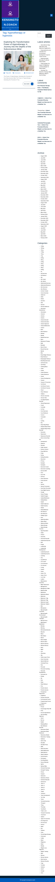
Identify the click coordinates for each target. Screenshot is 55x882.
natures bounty (44, 645)
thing (42, 805)
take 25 (42, 789)
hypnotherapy (44, 525)
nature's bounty (44, 643)
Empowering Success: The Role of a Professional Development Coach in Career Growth (45, 53)
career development (45, 378)
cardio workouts (45, 374)
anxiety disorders (45, 321)
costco (42, 415)
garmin (42, 484)
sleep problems (44, 754)
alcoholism (43, 312)
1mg (42, 256)
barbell (42, 335)
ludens (42, 579)
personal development (42, 671)
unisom (42, 824)
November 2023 (44, 220)
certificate (43, 384)
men (42, 606)
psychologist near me (46, 708)
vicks (42, 832)
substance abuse (45, 777)
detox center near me (44, 438)
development (44, 441)
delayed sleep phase (45, 426)
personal (43, 667)
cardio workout (44, 372)
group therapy (44, 494)
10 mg (42, 246)
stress (42, 772)
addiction (43, 295)
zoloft (42, 869)
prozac (42, 706)
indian (42, 532)
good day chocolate (46, 488)
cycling (42, 420)
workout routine (45, 861)
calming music (44, 366)
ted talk (43, 797)
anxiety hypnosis (45, 323)
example (43, 463)
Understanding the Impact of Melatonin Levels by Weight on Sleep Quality (44, 66)
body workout (44, 356)
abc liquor (43, 279)
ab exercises (44, 273)
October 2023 (44, 222)
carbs (42, 368)
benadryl (43, 345)
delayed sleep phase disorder (44, 429)
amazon (43, 314)
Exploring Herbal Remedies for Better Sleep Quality (44, 60)
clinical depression (45, 403)
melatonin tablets (45, 604)
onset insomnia (44, 659)
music (42, 633)
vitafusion (43, 836)
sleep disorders (44, 748)
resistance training (45, 737)
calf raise (43, 364)
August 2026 (44, 156)
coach (42, 405)
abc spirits (43, 281)
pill (41, 678)
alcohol (42, 304)
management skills (45, 588)
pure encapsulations (45, 712)
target (42, 791)
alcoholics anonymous (42, 309)
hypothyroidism (44, 530)
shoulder (43, 742)
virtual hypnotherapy (46, 834)
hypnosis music (44, 523)
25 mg (42, 261)
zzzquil (42, 871)
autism (42, 327)
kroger (42, 544)
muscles (43, 632)
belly (42, 343)
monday (42, 626)
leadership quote (45, 551)
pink (42, 680)
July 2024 (43, 204)
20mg (42, 259)
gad (42, 482)
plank (42, 682)
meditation (43, 592)
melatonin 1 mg (44, 598)
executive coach (45, 466)
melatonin (43, 596)
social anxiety (44, 756)
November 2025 (44, 173)
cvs (42, 418)
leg (41, 557)
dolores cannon (44, 449)
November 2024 (44, 197)
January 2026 (44, 169)
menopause (43, 608)
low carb (43, 577)
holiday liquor (44, 515)
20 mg (42, 258)
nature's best (44, 641)
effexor (42, 461)
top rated (43, 809)
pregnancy (43, 695)
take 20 (42, 787)
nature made (44, 639)
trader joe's (44, 811)
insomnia (43, 536)
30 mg (42, 265)
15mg (42, 254)
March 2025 (43, 189)
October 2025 (44, 175)
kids (42, 542)
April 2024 (43, 210)
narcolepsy (43, 635)
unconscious (44, 822)
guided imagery (44, 496)
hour (42, 517)
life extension (44, 563)
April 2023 (43, 234)
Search (39, 33)
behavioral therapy (45, 341)
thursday (43, 807)
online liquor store (45, 657)
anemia (42, 316)
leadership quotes (45, 553)
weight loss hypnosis (43, 848)
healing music (44, 500)
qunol (42, 718)
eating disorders (44, 457)
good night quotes (45, 490)
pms (42, 686)
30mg (42, 267)
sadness (43, 738)
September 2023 (45, 224)
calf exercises (44, 362)
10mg (42, 250)
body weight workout (46, 355)
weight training (44, 851)
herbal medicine (44, 509)
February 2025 (44, 191)
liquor (42, 571)
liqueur (42, 569)
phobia (42, 676)
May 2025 (43, 185)
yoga (42, 863)
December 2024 (44, 195)
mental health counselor (43, 610)
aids (42, 302)
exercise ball (44, 470)
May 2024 (43, 208)
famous (43, 476)
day (41, 422)
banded (42, 333)
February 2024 (44, 214)
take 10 (42, 783)
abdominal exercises (46, 283)
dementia (43, 432)
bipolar (42, 351)
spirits (42, 764)
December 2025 (44, 171)
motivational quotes (45, 630)
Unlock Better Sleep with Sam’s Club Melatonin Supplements (44, 46)
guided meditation (45, 498)
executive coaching (45, 468)
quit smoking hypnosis (43, 715)
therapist (43, 803)
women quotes (44, 857)
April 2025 (43, 187)
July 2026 (43, 158)
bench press (44, 347)
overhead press (44, 663)
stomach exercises (45, 768)
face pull (43, 474)
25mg (42, 263)
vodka (42, 838)
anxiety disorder (44, 320)
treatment (43, 814)
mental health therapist (43, 617)
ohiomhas (43, 653)
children (43, 394)
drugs (42, 453)
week (42, 844)
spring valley (44, 766)
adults (42, 298)
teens (42, 799)
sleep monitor (44, 752)
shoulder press (44, 744)
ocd (42, 651)
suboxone (43, 775)
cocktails (43, 407)
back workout (44, 331)
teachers (43, 793)
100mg (42, 248)
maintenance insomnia (43, 581)
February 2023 (44, 237)
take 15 (42, 785)
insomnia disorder (45, 538)
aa (41, 271)
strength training (45, 770)
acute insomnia (44, 293)
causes (42, 380)
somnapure (43, 758)
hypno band (43, 521)
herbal (42, 507)
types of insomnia (45, 818)
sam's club (43, 740)
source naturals (44, 762)
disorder (43, 445)
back (42, 329)
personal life (44, 674)
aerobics (43, 300)
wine (42, 853)
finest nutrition (44, 478)
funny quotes (44, 480)
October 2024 (44, 198)
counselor (43, 417)
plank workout (44, 684)
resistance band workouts (44, 732)
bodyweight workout (46, 358)
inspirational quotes (45, 540)
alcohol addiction (45, 306)
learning (43, 555)
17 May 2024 (8, 73)
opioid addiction (44, 661)
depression (43, 434)
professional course (46, 699)
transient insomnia (45, 813)
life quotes (43, 565)
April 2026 (43, 163)
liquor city (43, 573)
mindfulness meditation (43, 623)
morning (43, 628)
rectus (42, 720)
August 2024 (44, 202)
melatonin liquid (44, 602)
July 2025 (43, 181)
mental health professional (43, 614)
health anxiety (44, 505)
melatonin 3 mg (44, 600)
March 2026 (43, 165)
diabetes (43, 443)
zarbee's (43, 867)
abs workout (44, 289)
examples (43, 465)
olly (41, 655)
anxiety (42, 318)
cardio (42, 370)
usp (42, 828)
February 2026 (44, 167)
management (44, 586)
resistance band (45, 729)
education (43, 459)
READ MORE (29, 84)
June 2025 (43, 183)
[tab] (51, 15)
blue (42, 353)
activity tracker (44, 291)
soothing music (44, 760)
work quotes (44, 859)
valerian (43, 830)
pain (42, 665)
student (43, 774)
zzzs (42, 873)
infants (42, 534)
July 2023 (43, 228)
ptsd (42, 710)
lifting (42, 567)
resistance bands (45, 735)
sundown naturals (45, 779)
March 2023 (43, 236)
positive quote (44, 688)
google (42, 492)
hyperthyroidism (44, 519)
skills (42, 746)
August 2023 (44, 226)
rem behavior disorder (43, 726)
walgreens (43, 842)
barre (42, 339)
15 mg (42, 252)
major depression (45, 584)
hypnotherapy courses (43, 528)
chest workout (44, 392)
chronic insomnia (45, 395)
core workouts (44, 413)
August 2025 (44, 179)
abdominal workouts (46, 285)
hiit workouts (44, 513)
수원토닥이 (40, 98)
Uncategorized (44, 820)
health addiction (45, 503)
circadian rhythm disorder (44, 400)
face (42, 472)
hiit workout (44, 511)
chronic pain (44, 397)
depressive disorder (45, 436)
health (42, 502)
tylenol (42, 816)
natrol (42, 637)
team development (45, 795)
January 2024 (44, 216)
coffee (42, 409)
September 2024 (45, 200)
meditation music (45, 594)
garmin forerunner (45, 486)
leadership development (42, 549)
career (42, 376)
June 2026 (43, 160)
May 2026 (43, 161)
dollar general (44, 447)
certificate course (45, 386)
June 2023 (43, 230)
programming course (46, 701)
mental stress (44, 620)
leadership (43, 546)
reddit (42, 722)
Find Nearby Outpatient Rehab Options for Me (45, 90)
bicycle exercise (44, 349)
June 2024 (43, 206)
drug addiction (44, 451)
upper (42, 826)
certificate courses (45, 388)
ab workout (43, 275)
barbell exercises (45, 337)
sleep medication (45, 750)
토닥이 (39, 137)
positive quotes (44, 690)
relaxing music (44, 724)
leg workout (44, 559)
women (42, 855)
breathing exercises (45, 360)
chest (42, 390)
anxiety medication (45, 325)
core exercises (44, 411)
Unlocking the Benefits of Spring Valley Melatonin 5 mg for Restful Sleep (45, 73)
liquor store (44, 575)
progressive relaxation (42, 704)
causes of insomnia (45, 382)
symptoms (43, 781)
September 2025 (45, 177)
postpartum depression (42, 692)
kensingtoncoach (30, 72)
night (42, 649)
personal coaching (45, 669)
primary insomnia (45, 697)
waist (42, 840)
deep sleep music (45, 424)
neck (42, 647)
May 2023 (43, 232)
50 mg (42, 269)
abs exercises (44, 287)
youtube (43, 865)
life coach (43, 561)
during (42, 455)
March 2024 (43, 212)
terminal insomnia (45, 801)
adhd (42, 296)
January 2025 (44, 193)
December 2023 (44, 218)
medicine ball (44, 590)
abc (42, 277)
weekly (42, 846)
